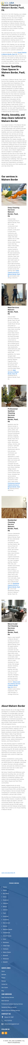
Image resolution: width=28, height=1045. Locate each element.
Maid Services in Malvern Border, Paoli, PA (13, 371)
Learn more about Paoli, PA (8, 872)
